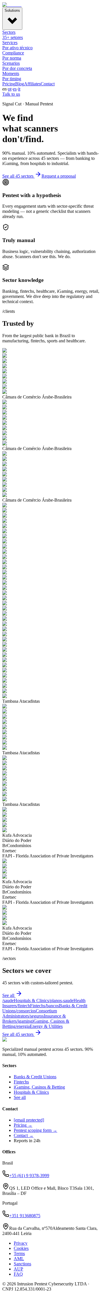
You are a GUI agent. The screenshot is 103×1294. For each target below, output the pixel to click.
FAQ (18, 1274)
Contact (48, 83)
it (19, 89)
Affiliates (32, 83)
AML (19, 1258)
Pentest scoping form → (35, 1130)
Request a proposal (58, 176)
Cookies (21, 1248)
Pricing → (23, 1125)
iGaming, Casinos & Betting (39, 1087)
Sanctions (22, 1263)
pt (9, 89)
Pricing (8, 83)
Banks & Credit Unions (35, 1076)
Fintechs (21, 1081)
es (15, 89)
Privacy (20, 1243)
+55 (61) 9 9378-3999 (29, 1175)
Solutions (12, 10)
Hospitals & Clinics (31, 1092)
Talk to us (11, 94)
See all (8, 995)
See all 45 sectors (17, 176)
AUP (18, 1268)
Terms (19, 1253)
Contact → (23, 1135)
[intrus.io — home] (11, 4)
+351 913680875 (24, 1215)
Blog (19, 83)
